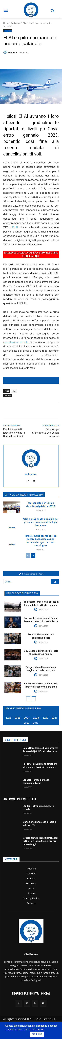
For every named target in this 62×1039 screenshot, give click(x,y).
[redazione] (5, 52)
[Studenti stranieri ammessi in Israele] (11, 810)
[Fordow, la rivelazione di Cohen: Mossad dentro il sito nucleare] (12, 622)
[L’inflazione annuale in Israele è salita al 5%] (11, 826)
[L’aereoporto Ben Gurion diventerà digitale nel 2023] (11, 507)
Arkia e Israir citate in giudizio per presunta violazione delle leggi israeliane (41, 522)
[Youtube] (43, 1003)
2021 (54, 717)
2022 (45, 717)
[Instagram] (27, 1003)
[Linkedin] (40, 61)
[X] (24, 61)
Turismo (15, 23)
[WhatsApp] (32, 61)
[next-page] (33, 555)
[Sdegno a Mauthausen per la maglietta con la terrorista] (12, 671)
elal (13, 391)
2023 (36, 717)
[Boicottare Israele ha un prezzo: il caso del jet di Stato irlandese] (12, 606)
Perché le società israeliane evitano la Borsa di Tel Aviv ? (14, 433)
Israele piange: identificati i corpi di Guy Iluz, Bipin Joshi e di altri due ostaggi (40, 841)
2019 (36, 722)
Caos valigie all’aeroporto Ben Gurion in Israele (45, 433)
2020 (26, 722)
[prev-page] (28, 555)
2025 (17, 717)
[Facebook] (17, 61)
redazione (12, 52)
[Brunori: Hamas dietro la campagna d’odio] (12, 638)
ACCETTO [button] (37, 1034)
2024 (27, 717)
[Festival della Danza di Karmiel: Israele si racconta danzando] (12, 687)
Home (6, 23)
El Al (15, 227)
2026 (8, 717)
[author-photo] (36, 609)
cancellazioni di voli (15, 342)
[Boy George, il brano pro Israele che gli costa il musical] (12, 655)
